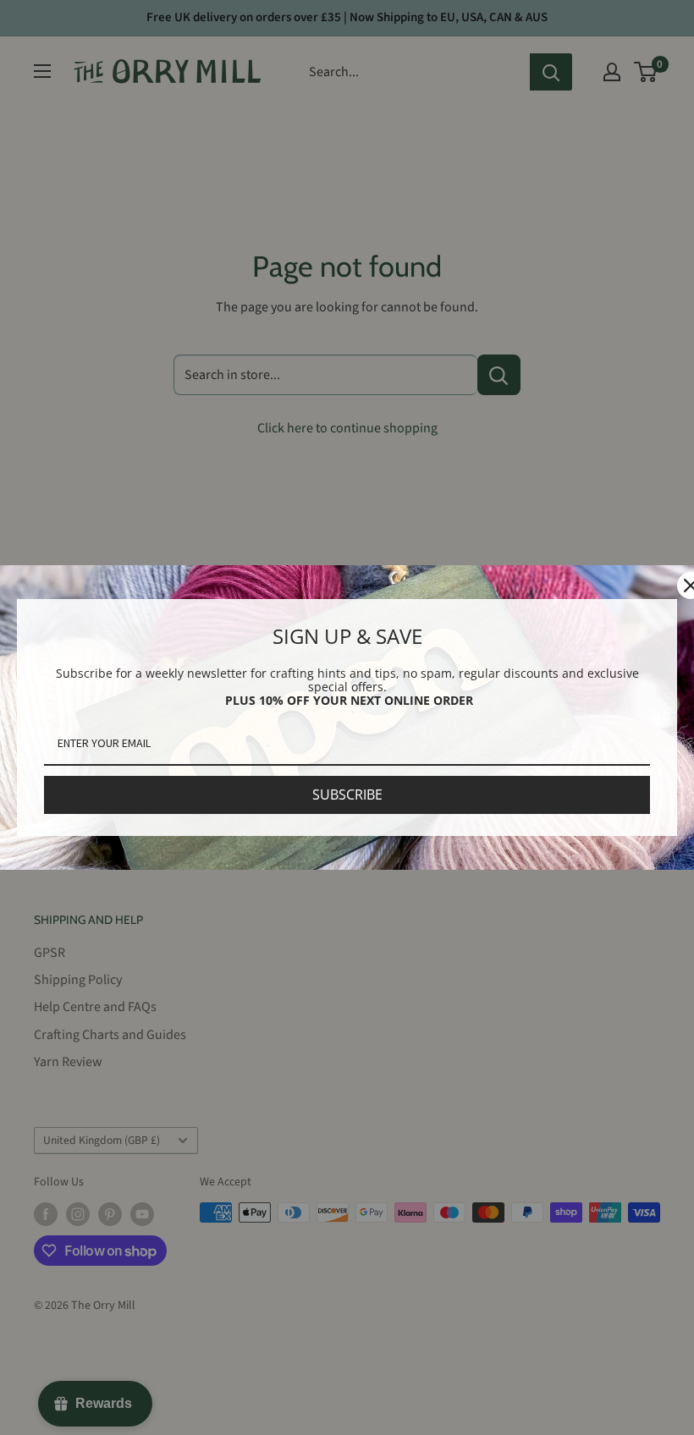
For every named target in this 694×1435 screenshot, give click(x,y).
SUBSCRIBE (347, 794)
